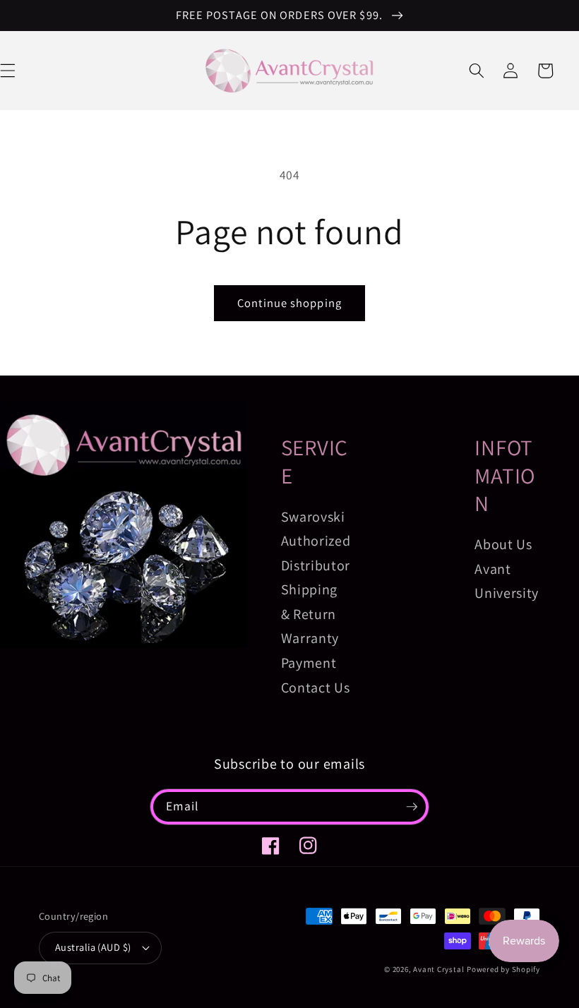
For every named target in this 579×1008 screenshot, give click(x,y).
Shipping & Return (309, 601)
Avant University (506, 581)
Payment (309, 663)
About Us (503, 544)
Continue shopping (289, 303)
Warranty (310, 638)
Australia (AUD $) (93, 947)
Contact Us (315, 687)
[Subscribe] (412, 806)
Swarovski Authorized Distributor (316, 541)
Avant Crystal (438, 969)
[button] (477, 71)
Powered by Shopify (503, 969)
